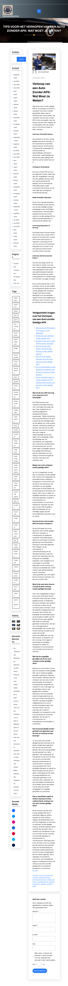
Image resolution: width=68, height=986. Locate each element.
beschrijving (16, 334)
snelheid (16, 526)
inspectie (16, 387)
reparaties (16, 513)
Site (34, 944)
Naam (35, 925)
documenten (16, 363)
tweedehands (16, 554)
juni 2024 (16, 223)
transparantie (16, 546)
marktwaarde (15, 419)
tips (15, 540)
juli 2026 (16, 81)
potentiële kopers (16, 494)
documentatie (16, 356)
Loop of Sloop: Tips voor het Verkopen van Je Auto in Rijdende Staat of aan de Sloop (17, 717)
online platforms (16, 485)
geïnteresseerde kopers (40, 879)
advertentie (16, 299)
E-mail (35, 935)
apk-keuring (36, 875)
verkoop (16, 568)
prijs (15, 501)
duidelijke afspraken (45, 877)
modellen (16, 435)
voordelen (15, 588)
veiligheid (16, 561)
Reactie (36, 911)
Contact (16, 263)
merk (15, 425)
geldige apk (50, 879)
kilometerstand (16, 403)
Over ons (16, 283)
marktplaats (16, 411)
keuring (35, 882)
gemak (16, 381)
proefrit (16, 506)
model (16, 430)
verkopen (16, 581)
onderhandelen (16, 443)
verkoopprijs (16, 575)
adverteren (16, 306)
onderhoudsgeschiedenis (16, 468)
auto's (15, 319)
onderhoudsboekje (16, 459)
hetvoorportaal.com (11, 16)
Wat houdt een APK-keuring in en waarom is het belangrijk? (45, 330)
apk (34, 870)
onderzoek (15, 478)
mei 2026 (17, 88)
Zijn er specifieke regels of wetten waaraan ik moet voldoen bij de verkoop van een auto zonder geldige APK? (45, 383)
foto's (15, 377)
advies (16, 311)
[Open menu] (39, 11)
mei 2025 (17, 157)
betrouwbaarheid (16, 342)
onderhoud (15, 451)
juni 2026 (16, 84)
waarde (15, 594)
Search (21, 59)
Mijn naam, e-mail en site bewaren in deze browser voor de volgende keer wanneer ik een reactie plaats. (45, 956)
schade (15, 519)
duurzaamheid (16, 370)
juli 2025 (16, 150)
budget (16, 350)
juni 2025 (16, 154)
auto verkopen (16, 326)
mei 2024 (17, 226)
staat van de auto (16, 534)
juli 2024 (16, 220)
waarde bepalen (16, 603)
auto (15, 315)
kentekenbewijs (16, 395)
